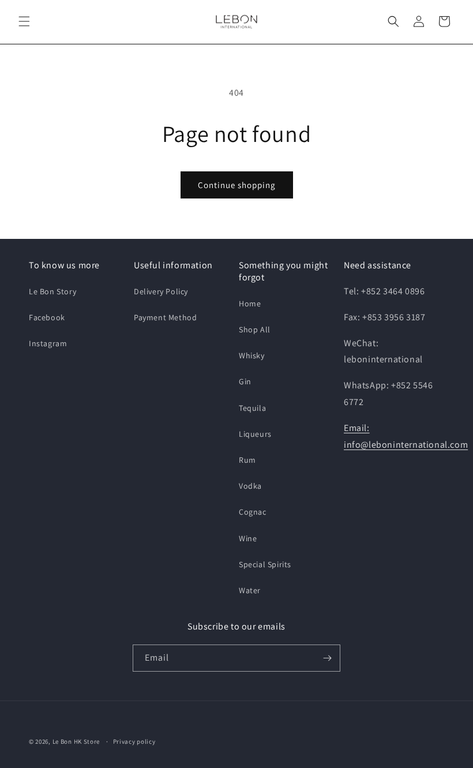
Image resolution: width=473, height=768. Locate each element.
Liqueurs (255, 434)
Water (250, 590)
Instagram (48, 343)
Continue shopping (237, 184)
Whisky (252, 355)
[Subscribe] (327, 658)
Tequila (252, 408)
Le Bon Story (52, 291)
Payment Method (165, 317)
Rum (247, 460)
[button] (24, 21)
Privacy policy (134, 741)
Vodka (250, 486)
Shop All (255, 329)
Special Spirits (265, 564)
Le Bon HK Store (76, 741)
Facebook (47, 317)
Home (250, 303)
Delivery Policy (161, 291)
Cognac (252, 512)
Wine (248, 538)
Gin (245, 381)
